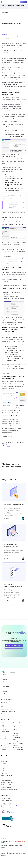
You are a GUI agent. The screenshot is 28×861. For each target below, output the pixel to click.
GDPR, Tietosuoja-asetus (6, 744)
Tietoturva (5, 684)
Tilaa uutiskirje (4, 763)
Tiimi (3, 681)
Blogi (2, 768)
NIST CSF (3, 736)
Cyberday (3, 847)
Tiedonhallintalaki (5, 731)
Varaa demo (5, 686)
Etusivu (4, 674)
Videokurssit (4, 773)
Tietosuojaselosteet (6, 780)
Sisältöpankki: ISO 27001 (7, 782)
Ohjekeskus (4, 766)
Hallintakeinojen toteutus (17, 738)
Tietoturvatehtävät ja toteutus (6, 705)
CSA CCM (3, 738)
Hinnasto (4, 677)
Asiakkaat (4, 679)
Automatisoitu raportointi (7, 713)
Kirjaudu (4, 691)
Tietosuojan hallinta (18, 749)
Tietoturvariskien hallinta (17, 726)
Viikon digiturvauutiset (6, 775)
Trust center (4, 770)
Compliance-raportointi (16, 734)
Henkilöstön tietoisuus (16, 730)
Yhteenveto (4, 702)
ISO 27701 (3, 741)
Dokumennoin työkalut (7, 709)
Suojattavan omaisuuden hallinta (18, 742)
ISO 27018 (3, 749)
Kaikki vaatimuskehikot (5, 726)
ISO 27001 (3, 729)
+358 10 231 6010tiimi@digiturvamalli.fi (6, 799)
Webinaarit (4, 761)
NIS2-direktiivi (4, 734)
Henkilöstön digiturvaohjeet (8, 711)
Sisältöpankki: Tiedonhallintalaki (8, 789)
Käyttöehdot (4, 777)
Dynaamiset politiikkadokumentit (18, 746)
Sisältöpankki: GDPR (6, 785)
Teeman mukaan (17, 723)
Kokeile (4, 693)
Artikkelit (4, 34)
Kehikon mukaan (5, 723)
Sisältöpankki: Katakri (6, 787)
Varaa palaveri (6, 688)
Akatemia (3, 759)
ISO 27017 (3, 747)
